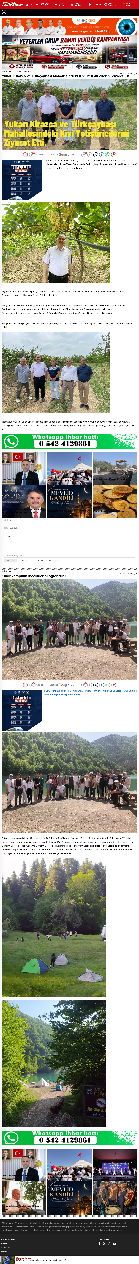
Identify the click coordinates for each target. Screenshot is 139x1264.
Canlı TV (47, 4)
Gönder (10, 560)
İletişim (4, 1252)
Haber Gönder (129, 4)
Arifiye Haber (7, 71)
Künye (4, 1244)
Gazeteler (33, 4)
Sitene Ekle (6, 1248)
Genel (19, 571)
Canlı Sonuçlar (112, 4)
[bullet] (42, 560)
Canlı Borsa (61, 4)
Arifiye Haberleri (24, 71)
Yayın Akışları (77, 4)
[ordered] (38, 560)
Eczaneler (96, 4)
